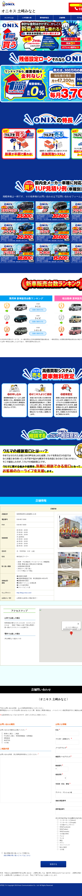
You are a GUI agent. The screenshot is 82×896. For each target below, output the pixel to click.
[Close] (78, 623)
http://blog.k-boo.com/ (24, 593)
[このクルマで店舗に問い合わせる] (17, 219)
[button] (71, 633)
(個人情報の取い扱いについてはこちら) (17, 855)
